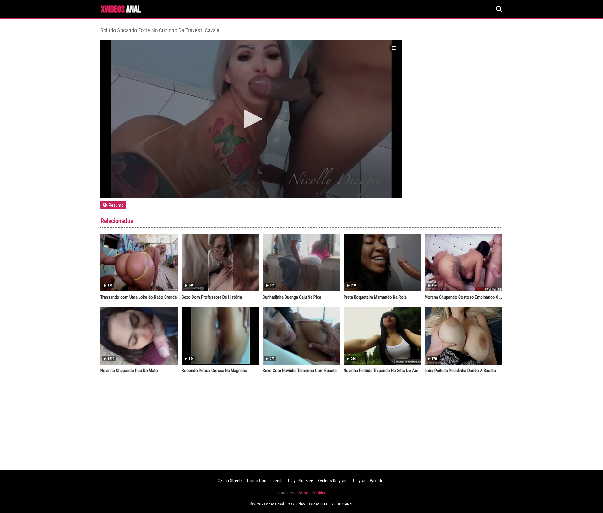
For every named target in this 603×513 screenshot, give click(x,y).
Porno (302, 492)
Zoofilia (318, 492)
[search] (499, 9)
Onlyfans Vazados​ (369, 480)
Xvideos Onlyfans (333, 480)
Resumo (116, 205)
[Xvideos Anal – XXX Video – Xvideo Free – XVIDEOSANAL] (120, 10)
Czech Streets (230, 480)
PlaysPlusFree (300, 480)
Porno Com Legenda (265, 480)
